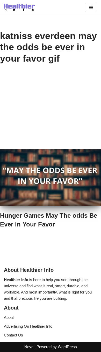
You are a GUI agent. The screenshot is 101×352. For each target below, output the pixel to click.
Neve (28, 346)
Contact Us (13, 335)
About (9, 317)
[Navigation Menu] (91, 7)
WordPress (67, 346)
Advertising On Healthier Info (28, 326)
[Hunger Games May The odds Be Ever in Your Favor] (50, 177)
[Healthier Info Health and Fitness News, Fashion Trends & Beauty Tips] (19, 7)
